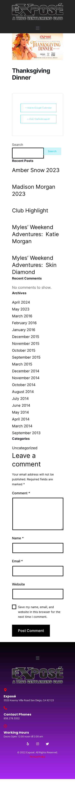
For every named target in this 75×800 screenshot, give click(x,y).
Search (17, 145)
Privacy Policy (37, 756)
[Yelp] (28, 744)
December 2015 (25, 337)
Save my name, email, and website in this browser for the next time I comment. (39, 612)
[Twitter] (47, 744)
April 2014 (20, 419)
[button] (37, 28)
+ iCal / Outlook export (38, 119)
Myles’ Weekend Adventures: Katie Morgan (35, 234)
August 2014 (23, 392)
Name (18, 538)
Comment (21, 493)
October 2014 (23, 385)
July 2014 (20, 398)
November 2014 (26, 378)
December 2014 (25, 371)
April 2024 (21, 302)
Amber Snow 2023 (36, 170)
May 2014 (20, 412)
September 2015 (26, 357)
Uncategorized (24, 448)
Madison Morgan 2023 (33, 190)
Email (17, 561)
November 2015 (25, 343)
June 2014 (21, 405)
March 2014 (22, 426)
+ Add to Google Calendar (38, 107)
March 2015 (22, 364)
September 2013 (26, 433)
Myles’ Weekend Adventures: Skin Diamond (34, 265)
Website (18, 584)
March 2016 (22, 316)
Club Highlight (30, 210)
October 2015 (23, 350)
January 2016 (23, 330)
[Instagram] (37, 744)
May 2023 (20, 309)
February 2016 (24, 323)
